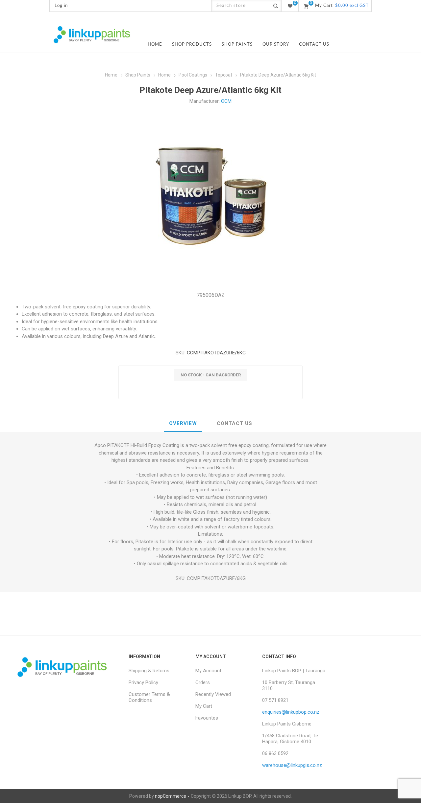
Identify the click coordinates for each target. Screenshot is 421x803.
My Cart (203, 706)
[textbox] (240, 5)
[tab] (183, 423)
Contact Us (234, 423)
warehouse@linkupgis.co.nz (292, 765)
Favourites (206, 718)
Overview (183, 423)
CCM (226, 101)
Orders (202, 682)
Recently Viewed (213, 694)
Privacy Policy (143, 682)
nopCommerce (170, 796)
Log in (61, 6)
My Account (208, 671)
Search (275, 5)
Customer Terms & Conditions (149, 697)
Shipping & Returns (149, 671)
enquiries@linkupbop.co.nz (290, 712)
